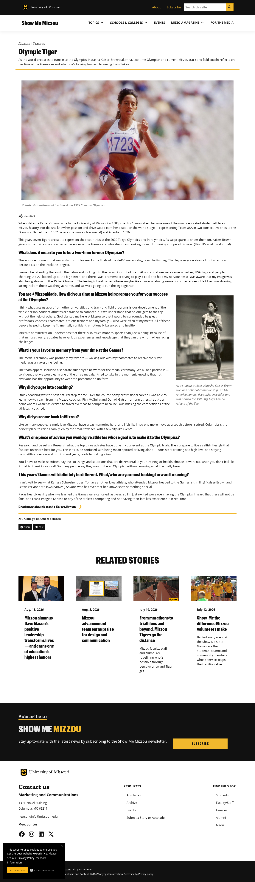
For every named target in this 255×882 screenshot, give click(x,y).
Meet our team (29, 824)
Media (220, 825)
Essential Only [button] (17, 870)
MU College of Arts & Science (39, 519)
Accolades (134, 795)
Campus (39, 43)
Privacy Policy (26, 858)
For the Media (222, 23)
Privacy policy (145, 874)
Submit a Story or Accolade (146, 818)
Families (221, 810)
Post (40, 527)
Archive (132, 803)
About (156, 7)
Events (159, 23)
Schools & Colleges (129, 22)
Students (222, 795)
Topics (96, 22)
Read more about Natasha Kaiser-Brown (47, 507)
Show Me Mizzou (39, 22)
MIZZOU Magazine (188, 22)
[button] (42, 870)
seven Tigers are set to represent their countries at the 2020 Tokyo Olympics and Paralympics (98, 240)
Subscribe (174, 7)
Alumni (24, 43)
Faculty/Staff (225, 803)
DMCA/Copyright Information (106, 874)
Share (27, 527)
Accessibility (130, 874)
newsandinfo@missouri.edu (38, 816)
